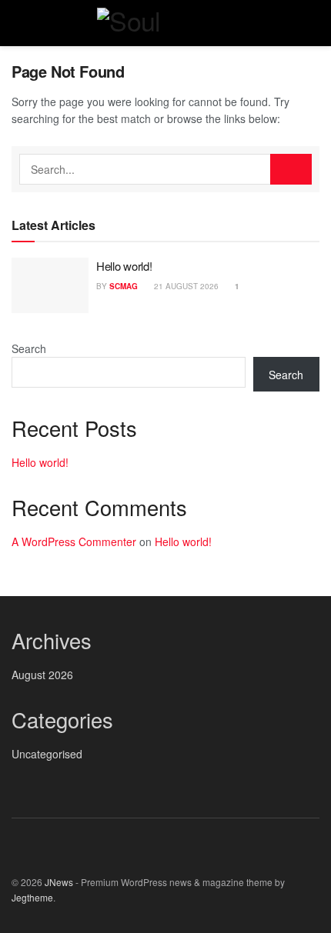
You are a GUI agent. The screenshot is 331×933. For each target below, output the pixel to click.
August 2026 (42, 674)
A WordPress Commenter (74, 541)
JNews (59, 881)
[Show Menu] (18, 23)
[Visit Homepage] (165, 23)
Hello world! (124, 266)
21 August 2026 (185, 286)
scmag (123, 286)
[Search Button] (312, 23)
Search (29, 348)
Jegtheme (32, 897)
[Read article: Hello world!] (50, 285)
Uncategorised (47, 753)
